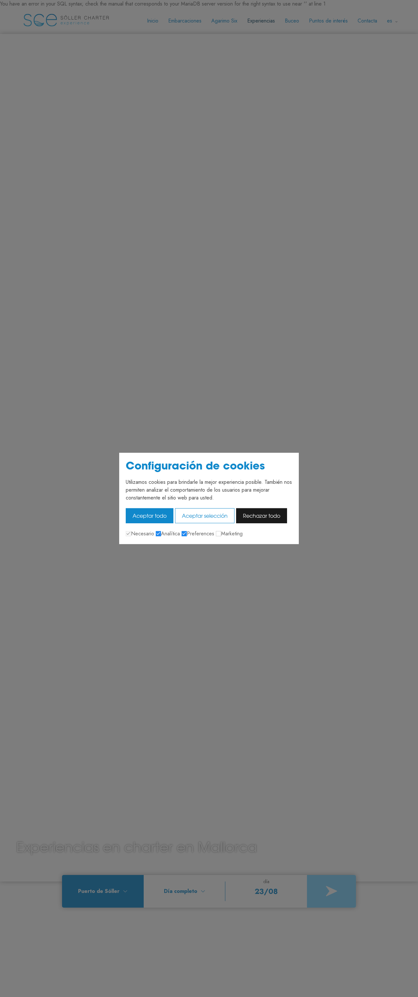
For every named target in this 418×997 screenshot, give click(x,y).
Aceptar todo (150, 516)
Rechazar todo (261, 516)
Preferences (200, 533)
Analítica (170, 533)
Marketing (232, 533)
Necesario (142, 533)
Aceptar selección (205, 516)
